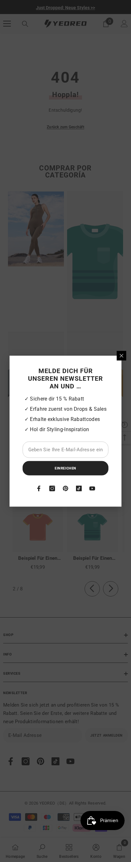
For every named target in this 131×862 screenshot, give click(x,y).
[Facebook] (38, 488)
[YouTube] (92, 488)
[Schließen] (121, 355)
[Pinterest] (65, 488)
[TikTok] (79, 488)
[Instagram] (52, 488)
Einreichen (65, 468)
